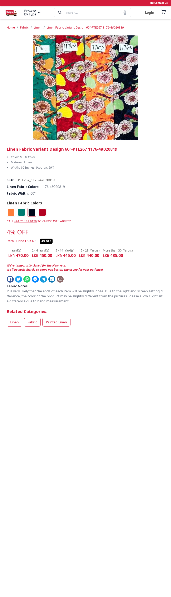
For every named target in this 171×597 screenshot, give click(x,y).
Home (11, 27)
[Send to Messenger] (35, 279)
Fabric (24, 27)
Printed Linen (56, 322)
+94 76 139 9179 (25, 221)
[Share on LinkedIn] (51, 279)
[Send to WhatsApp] (26, 279)
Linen (37, 27)
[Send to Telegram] (43, 279)
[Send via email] (60, 279)
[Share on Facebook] (10, 279)
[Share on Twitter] (18, 279)
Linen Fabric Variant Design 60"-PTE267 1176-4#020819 (85, 27)
